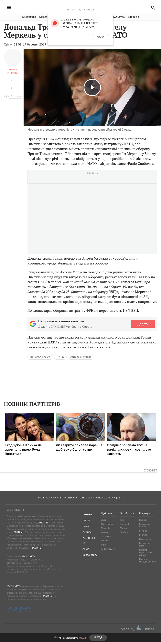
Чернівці (105, 540)
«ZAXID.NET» (28, 556)
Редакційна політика (144, 525)
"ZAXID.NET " (42, 522)
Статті (86, 520)
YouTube (124, 532)
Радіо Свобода (140, 163)
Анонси (86, 532)
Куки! (84, 637)
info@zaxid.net (44, 565)
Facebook (124, 524)
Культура (119, 17)
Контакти (143, 534)
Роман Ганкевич (13, 70)
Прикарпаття (107, 524)
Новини (87, 514)
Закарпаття (106, 536)
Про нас (143, 520)
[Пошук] (152, 8)
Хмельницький (108, 548)
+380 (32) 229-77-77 (26, 562)
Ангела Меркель (80, 357)
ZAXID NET (80, 5)
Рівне (103, 544)
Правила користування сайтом (145, 552)
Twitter (123, 528)
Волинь (104, 532)
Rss (122, 520)
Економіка (29, 17)
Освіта (43, 17)
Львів (103, 520)
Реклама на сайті (144, 544)
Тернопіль (106, 528)
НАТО (60, 357)
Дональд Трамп (40, 357)
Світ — (8, 44)
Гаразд (100, 37)
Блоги (86, 526)
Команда (143, 530)
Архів (85, 549)
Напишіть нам (145, 539)
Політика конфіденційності (147, 560)
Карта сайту (89, 555)
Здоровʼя (133, 17)
